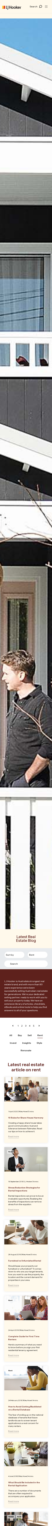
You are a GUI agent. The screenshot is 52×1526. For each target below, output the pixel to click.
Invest (13, 1042)
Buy (20, 1035)
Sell (30, 1035)
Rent (40, 1035)
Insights (26, 1042)
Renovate (26, 1050)
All (10, 1035)
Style (39, 1042)
